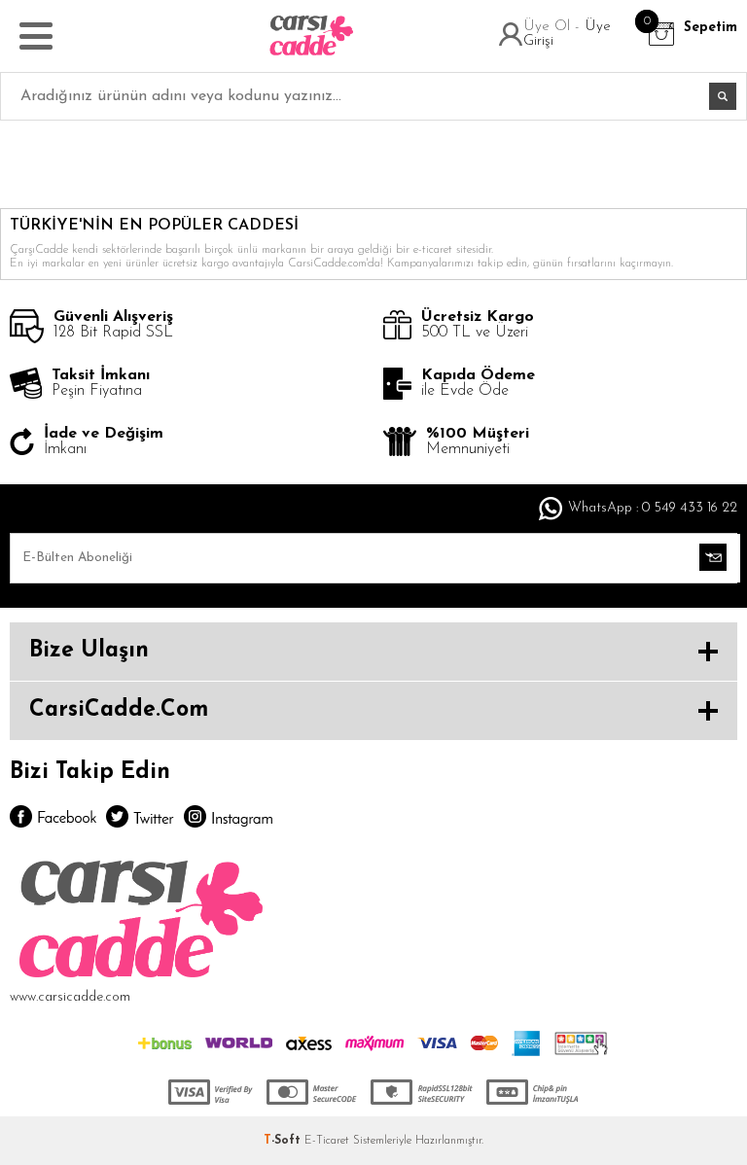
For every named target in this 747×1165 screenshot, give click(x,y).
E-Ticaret (326, 1141)
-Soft (284, 1141)
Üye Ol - (554, 26)
